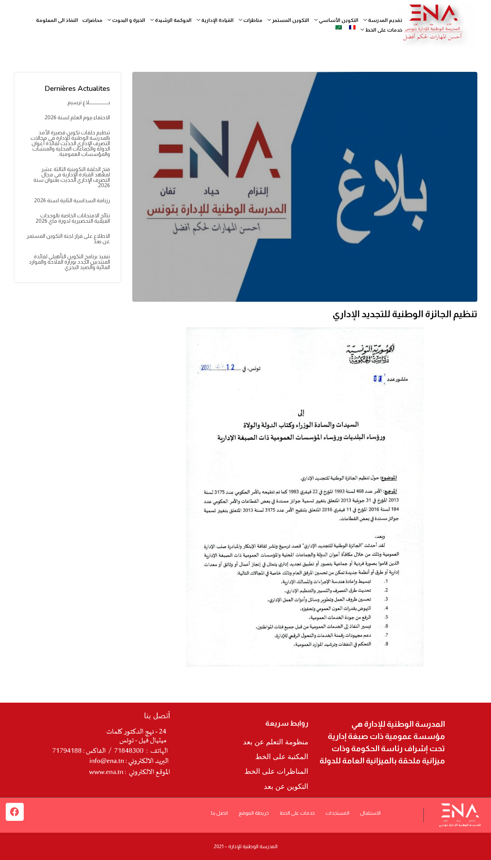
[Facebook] (15, 812)
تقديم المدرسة (384, 20)
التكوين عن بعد (286, 786)
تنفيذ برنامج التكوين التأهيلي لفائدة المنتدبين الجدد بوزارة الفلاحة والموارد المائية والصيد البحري (69, 262)
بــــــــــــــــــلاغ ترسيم (89, 102)
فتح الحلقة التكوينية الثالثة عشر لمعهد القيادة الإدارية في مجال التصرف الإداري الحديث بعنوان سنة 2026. (71, 177)
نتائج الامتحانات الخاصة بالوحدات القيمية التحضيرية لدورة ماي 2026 (73, 218)
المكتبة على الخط (281, 756)
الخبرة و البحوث (128, 20)
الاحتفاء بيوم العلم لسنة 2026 (77, 117)
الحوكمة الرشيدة (173, 20)
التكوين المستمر (290, 20)
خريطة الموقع (254, 813)
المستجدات (337, 813)
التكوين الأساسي (338, 20)
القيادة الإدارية (217, 20)
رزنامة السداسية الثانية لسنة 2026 (72, 200)
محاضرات (92, 20)
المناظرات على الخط (276, 771)
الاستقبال (370, 813)
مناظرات (252, 20)
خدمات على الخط (297, 813)
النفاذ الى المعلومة (57, 20)
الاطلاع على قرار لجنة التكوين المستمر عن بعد (68, 238)
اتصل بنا (219, 813)
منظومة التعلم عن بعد (275, 742)
